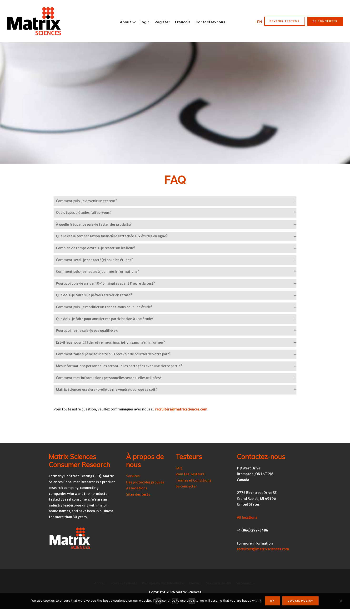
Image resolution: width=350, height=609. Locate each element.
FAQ (179, 468)
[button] (175, 201)
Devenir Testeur (285, 21)
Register (162, 22)
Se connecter (186, 486)
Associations (136, 488)
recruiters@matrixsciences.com (181, 409)
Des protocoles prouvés (145, 482)
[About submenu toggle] (134, 22)
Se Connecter (325, 21)
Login (145, 22)
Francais (182, 22)
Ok (272, 600)
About (125, 22)
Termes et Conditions (193, 480)
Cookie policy (300, 600)
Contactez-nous (210, 22)
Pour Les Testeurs (190, 474)
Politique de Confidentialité (163, 583)
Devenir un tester (218, 583)
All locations (247, 517)
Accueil (99, 583)
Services (133, 476)
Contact (195, 583)
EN (259, 22)
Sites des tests (138, 494)
